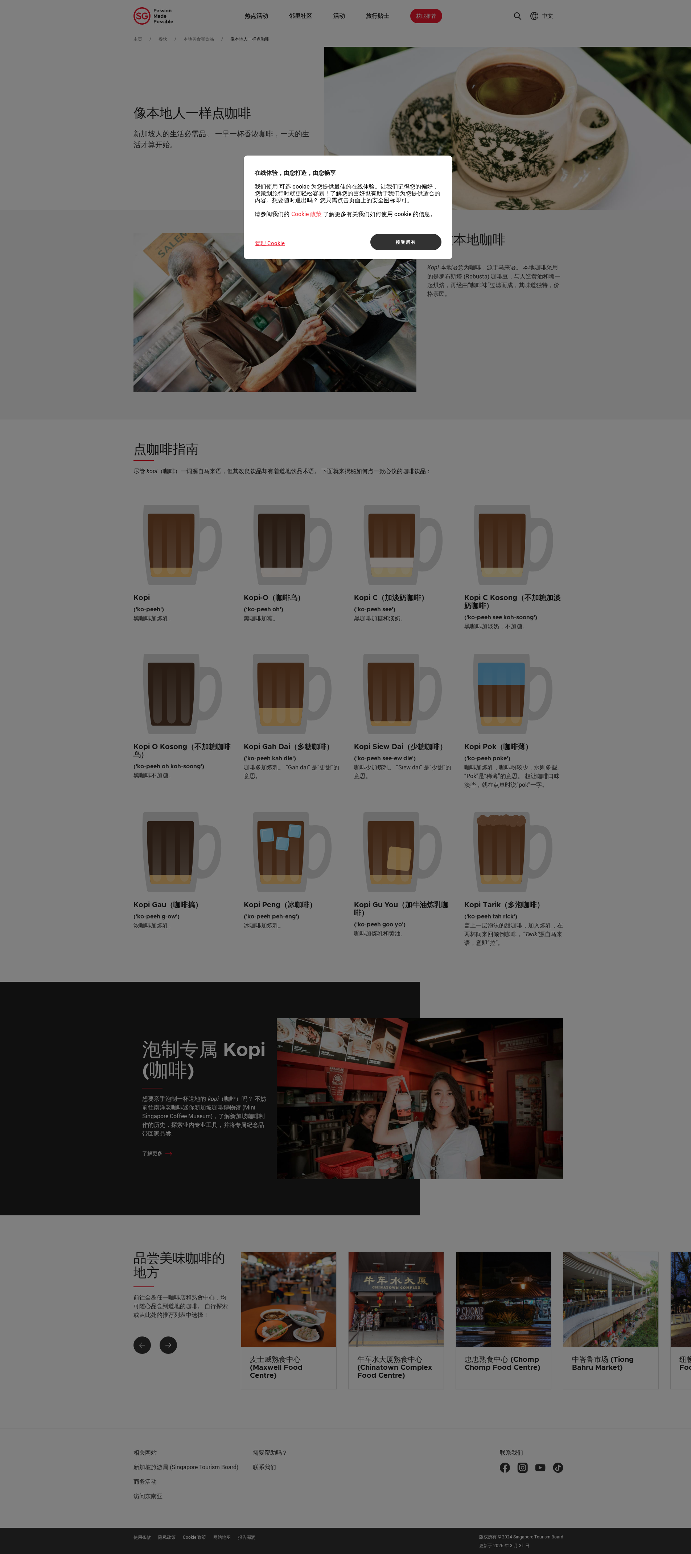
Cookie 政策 (306, 214)
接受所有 (406, 242)
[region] (348, 207)
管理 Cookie (270, 243)
